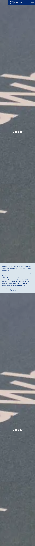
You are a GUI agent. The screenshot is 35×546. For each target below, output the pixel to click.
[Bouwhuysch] (15, 2)
